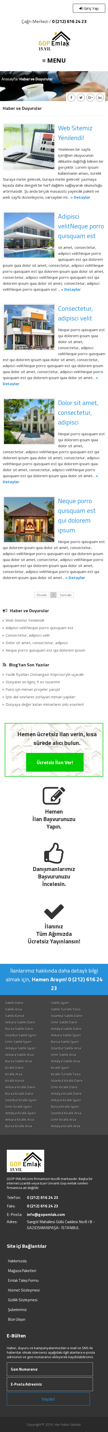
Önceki (41, 595)
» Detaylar (80, 197)
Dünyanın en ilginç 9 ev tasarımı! (33, 681)
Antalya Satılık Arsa (65, 1061)
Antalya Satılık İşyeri (20, 1048)
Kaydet (48, 1399)
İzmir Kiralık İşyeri (18, 1106)
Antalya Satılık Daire (66, 1028)
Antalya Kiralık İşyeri (20, 1113)
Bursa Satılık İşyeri (65, 1041)
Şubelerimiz (17, 1309)
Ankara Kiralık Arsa (19, 1119)
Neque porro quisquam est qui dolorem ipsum (77, 515)
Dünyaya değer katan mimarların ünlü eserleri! (45, 704)
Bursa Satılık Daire (19, 1028)
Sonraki (66, 595)
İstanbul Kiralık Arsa (66, 1113)
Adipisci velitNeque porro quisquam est (81, 226)
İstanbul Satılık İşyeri (21, 1035)
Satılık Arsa (13, 1009)
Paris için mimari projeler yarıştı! (33, 689)
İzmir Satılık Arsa (63, 1054)
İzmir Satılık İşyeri (18, 1041)
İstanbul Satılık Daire (66, 1015)
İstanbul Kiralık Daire (67, 1080)
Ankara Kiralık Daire (20, 1087)
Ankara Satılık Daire (20, 1022)
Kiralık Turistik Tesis (66, 1074)
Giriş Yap (91, 8)
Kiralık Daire (14, 1067)
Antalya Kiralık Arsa (65, 1126)
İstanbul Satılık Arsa (66, 1048)
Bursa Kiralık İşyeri (65, 1106)
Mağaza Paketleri (22, 1271)
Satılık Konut (14, 1015)
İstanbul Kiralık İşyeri (21, 1100)
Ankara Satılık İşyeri (66, 1035)
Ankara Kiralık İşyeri (66, 1100)
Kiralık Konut (14, 1080)
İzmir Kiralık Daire (64, 1087)
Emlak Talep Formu (23, 1280)
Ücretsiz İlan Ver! (55, 762)
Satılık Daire (14, 1003)
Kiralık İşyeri (60, 1067)
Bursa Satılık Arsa (18, 1061)
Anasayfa (9, 79)
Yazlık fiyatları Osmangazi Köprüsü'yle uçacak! (45, 674)
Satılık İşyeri (60, 1003)
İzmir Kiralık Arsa (63, 1119)
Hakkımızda (17, 1261)
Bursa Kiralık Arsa (18, 1126)
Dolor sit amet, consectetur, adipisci (78, 412)
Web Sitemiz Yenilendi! (75, 133)
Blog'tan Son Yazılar (29, 664)
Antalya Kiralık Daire (66, 1093)
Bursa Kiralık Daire (19, 1093)
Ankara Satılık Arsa (19, 1054)
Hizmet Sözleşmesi (24, 1290)
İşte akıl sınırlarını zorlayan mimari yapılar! (40, 696)
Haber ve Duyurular (29, 610)
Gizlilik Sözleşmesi (22, 1300)
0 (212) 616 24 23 (69, 21)
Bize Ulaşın (16, 1319)
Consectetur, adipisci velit (75, 313)
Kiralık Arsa (13, 1074)
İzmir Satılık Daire (64, 1022)
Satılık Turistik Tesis (66, 1009)
